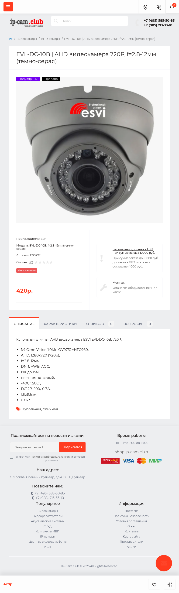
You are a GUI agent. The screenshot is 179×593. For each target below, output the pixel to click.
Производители (131, 541)
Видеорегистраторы (47, 516)
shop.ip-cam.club (131, 452)
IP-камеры (47, 536)
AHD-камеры (50, 39)
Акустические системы (47, 521)
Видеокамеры (27, 39)
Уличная (50, 409)
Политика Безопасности (131, 516)
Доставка (131, 511)
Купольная (31, 409)
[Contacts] (158, 7)
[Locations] (145, 7)
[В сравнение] (170, 584)
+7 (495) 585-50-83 (159, 20)
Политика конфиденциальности (51, 456)
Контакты (131, 531)
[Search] (56, 21)
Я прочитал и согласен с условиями (50, 458)
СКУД (48, 526)
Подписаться (72, 447)
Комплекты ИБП (47, 531)
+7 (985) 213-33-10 (158, 25)
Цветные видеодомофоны (47, 541)
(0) (31, 262)
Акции (131, 546)
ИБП (47, 546)
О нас (131, 526)
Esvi (43, 238)
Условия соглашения (131, 521)
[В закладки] (154, 584)
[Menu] (8, 6)
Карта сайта (131, 536)
